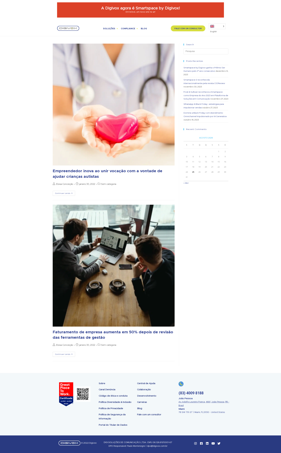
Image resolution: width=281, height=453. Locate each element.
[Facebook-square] (201, 443)
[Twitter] (219, 443)
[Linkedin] (207, 443)
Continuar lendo (65, 192)
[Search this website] (206, 51)
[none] (217, 26)
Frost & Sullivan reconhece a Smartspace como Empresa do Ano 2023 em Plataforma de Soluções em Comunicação (206, 95)
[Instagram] (195, 443)
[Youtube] (213, 443)
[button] (188, 28)
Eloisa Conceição (64, 184)
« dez (186, 183)
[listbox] (217, 26)
